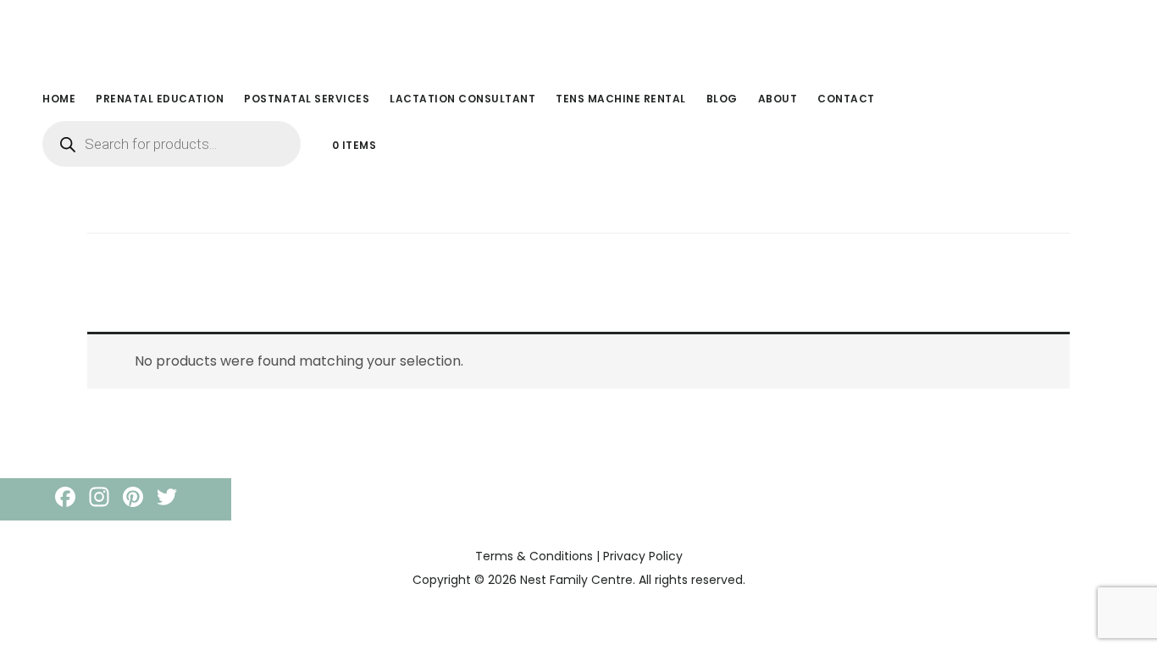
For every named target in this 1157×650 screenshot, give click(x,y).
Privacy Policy (643, 556)
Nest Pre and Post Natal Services (161, 37)
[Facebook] (65, 499)
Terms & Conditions (534, 556)
